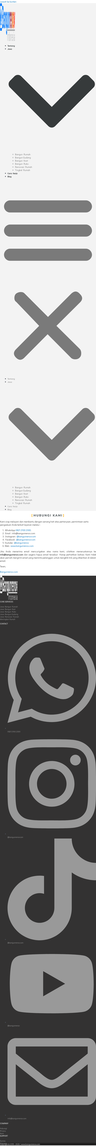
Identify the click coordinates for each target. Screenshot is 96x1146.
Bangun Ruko (21, 163)
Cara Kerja (13, 173)
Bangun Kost (21, 160)
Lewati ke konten (8, 1)
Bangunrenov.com (9, 571)
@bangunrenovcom (26, 536)
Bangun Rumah (22, 154)
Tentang (11, 45)
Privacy (3, 1131)
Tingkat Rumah (22, 170)
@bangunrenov (21, 542)
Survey (3, 1141)
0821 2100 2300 (23, 530)
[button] (48, 277)
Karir (2, 1133)
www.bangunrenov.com (22, 545)
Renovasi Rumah (23, 166)
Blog (10, 176)
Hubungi (3, 1128)
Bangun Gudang (23, 157)
